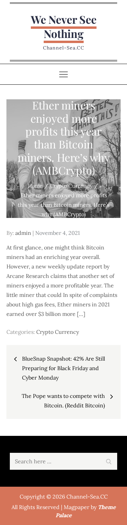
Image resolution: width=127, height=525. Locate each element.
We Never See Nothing (64, 26)
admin (23, 232)
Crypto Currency (57, 331)
